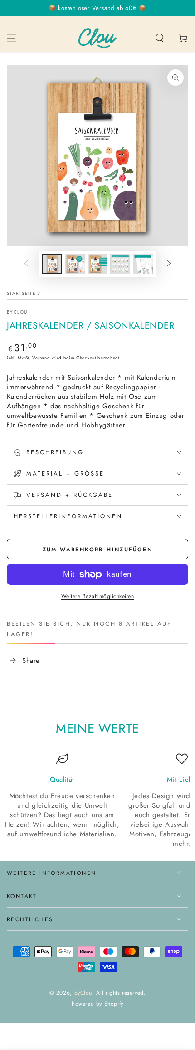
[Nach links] (26, 264)
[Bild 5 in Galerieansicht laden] (143, 264)
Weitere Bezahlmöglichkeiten (97, 596)
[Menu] (12, 38)
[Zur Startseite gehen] (97, 38)
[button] (159, 38)
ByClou (17, 312)
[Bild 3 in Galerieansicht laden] (97, 264)
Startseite (21, 293)
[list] (97, 801)
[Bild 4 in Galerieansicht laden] (120, 264)
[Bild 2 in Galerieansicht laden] (75, 264)
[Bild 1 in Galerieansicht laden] (52, 264)
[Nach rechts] (169, 264)
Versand (41, 357)
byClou (83, 993)
